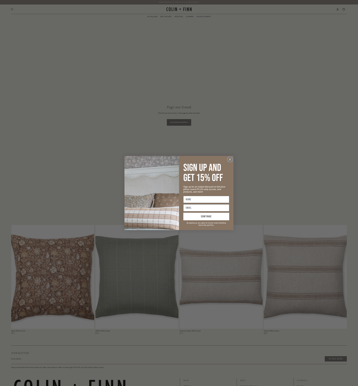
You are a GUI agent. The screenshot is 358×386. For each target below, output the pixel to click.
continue (206, 216)
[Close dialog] (230, 159)
